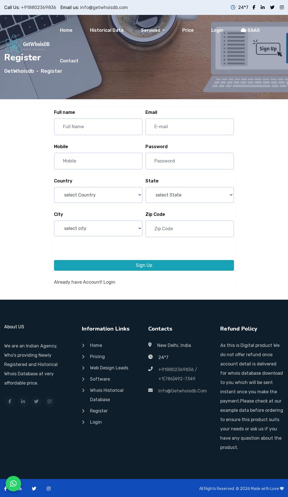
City (58, 214)
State (152, 181)
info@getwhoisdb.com (104, 7)
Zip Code (155, 214)
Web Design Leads (109, 368)
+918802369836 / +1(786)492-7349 (177, 374)
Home (66, 30)
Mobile (61, 146)
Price (188, 30)
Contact (69, 61)
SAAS (253, 30)
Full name (64, 112)
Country (63, 181)
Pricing (97, 356)
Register (99, 411)
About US (14, 326)
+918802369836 (38, 7)
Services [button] (151, 30)
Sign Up (144, 265)
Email (151, 112)
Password (156, 146)
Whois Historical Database (106, 395)
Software (100, 379)
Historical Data (106, 30)
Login (217, 30)
